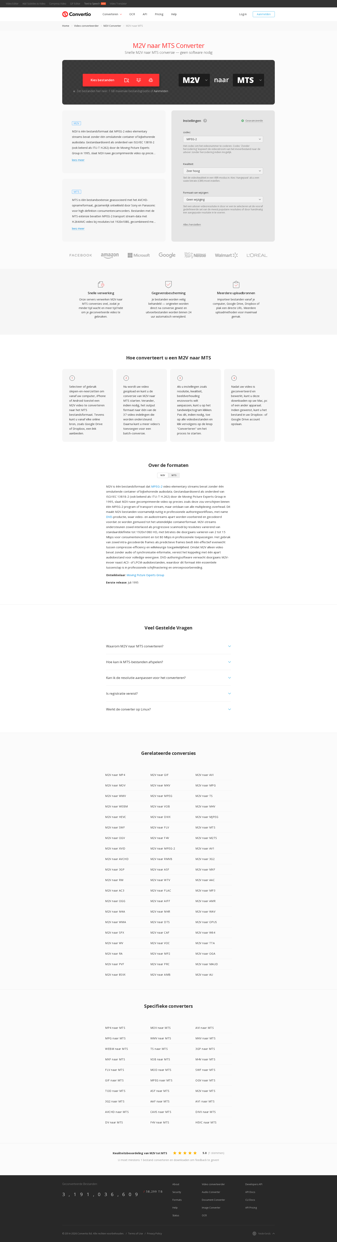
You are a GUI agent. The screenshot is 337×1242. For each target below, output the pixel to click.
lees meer (78, 160)
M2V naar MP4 (115, 775)
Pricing (159, 14)
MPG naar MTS (115, 1038)
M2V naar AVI (204, 775)
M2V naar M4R (160, 911)
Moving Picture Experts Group (145, 575)
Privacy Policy (154, 1233)
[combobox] (223, 139)
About (175, 1184)
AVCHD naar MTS (117, 1112)
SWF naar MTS (205, 1070)
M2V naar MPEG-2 (162, 848)
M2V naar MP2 (160, 953)
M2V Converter (112, 25)
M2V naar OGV (115, 838)
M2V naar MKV (160, 785)
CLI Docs (250, 1200)
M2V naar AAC (205, 880)
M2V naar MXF (205, 869)
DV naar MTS (114, 1122)
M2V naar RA (114, 953)
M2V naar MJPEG (206, 817)
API (145, 14)
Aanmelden (264, 14)
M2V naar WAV (205, 911)
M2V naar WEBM (116, 806)
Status (175, 1215)
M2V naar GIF (159, 775)
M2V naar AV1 (204, 848)
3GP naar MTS (205, 1049)
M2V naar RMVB (161, 859)
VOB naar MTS (160, 1059)
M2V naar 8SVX (115, 974)
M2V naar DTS (160, 922)
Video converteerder (86, 25)
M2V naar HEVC (115, 817)
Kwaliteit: (188, 164)
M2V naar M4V (205, 806)
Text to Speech (92, 3)
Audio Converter (211, 1192)
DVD (109, 517)
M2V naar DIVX (160, 817)
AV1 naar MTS (205, 1101)
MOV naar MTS (160, 1028)
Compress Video (57, 3)
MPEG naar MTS (161, 1080)
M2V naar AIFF (160, 901)
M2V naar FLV (159, 827)
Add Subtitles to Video (33, 3)
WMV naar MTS (160, 1038)
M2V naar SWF (115, 827)
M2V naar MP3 (205, 890)
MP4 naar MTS (115, 1028)
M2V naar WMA (115, 922)
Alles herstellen (192, 224)
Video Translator (118, 3)
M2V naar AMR (205, 901)
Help (174, 14)
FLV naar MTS (114, 1070)
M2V (163, 475)
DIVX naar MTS (205, 1112)
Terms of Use (135, 1233)
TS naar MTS (159, 1049)
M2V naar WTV (160, 880)
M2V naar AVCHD (117, 859)
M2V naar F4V (159, 838)
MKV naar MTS (205, 1038)
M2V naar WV (114, 943)
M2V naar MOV (115, 785)
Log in (243, 14)
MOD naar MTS (160, 1070)
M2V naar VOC (160, 943)
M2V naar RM (114, 880)
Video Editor (12, 3)
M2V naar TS (204, 796)
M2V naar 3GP (114, 869)
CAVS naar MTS (160, 1112)
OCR (132, 14)
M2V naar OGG (115, 901)
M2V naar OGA (205, 953)
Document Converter (213, 1200)
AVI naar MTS (204, 1028)
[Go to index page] (76, 13)
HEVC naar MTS (206, 1122)
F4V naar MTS (159, 1122)
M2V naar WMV (115, 796)
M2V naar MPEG (161, 796)
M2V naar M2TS (206, 838)
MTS (174, 475)
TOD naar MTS (115, 1091)
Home (65, 25)
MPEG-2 (156, 486)
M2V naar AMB (160, 974)
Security (176, 1192)
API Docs (250, 1192)
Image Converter (211, 1207)
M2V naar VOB (160, 806)
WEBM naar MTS (116, 1049)
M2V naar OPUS (206, 922)
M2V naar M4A (115, 911)
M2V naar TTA (205, 943)
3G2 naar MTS (114, 1101)
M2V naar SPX (114, 932)
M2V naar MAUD (206, 964)
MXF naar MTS (115, 1059)
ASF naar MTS (159, 1091)
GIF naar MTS (114, 1080)
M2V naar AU (204, 974)
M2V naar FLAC (160, 890)
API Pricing (251, 1207)
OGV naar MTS (205, 1080)
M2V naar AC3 (114, 890)
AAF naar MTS (160, 1101)
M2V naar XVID (115, 848)
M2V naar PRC (160, 964)
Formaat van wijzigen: (196, 192)
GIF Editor (75, 3)
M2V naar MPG (205, 785)
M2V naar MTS (205, 827)
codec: (187, 132)
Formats (177, 1200)
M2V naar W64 (205, 932)
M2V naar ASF (159, 869)
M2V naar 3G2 (205, 859)
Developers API (253, 1184)
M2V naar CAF (159, 932)
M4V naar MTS (205, 1059)
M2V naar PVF (114, 964)
